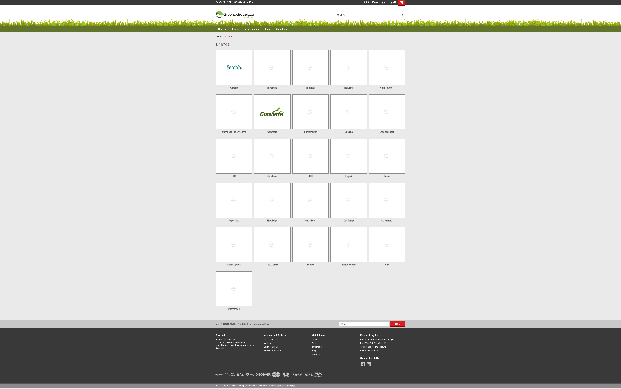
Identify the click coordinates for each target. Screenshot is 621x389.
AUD (249, 2)
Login (383, 2)
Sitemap (240, 386)
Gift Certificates (271, 339)
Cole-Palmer (386, 87)
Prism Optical (234, 264)
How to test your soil (369, 351)
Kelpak (348, 176)
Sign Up (393, 2)
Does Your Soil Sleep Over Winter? (375, 343)
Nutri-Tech (310, 220)
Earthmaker (310, 132)
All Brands (229, 36)
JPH (310, 176)
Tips (234, 29)
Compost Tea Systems (234, 132)
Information (251, 29)
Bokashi (348, 87)
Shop (221, 29)
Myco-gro (234, 220)
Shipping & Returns (272, 351)
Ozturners (386, 220)
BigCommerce (260, 386)
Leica (387, 176)
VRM (386, 264)
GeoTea (349, 132)
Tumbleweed (349, 264)
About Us (280, 29)
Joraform (272, 176)
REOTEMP (272, 264)
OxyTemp (349, 220)
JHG (234, 176)
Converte (272, 132)
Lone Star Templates (286, 386)
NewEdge (272, 220)
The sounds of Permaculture (373, 347)
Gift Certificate (371, 2)
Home (218, 36)
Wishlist (267, 343)
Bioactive (272, 87)
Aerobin (234, 87)
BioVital (310, 87)
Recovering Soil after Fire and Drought (377, 339)
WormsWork (234, 309)
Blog (267, 29)
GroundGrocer (387, 132)
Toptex (310, 264)
